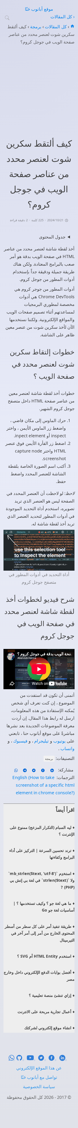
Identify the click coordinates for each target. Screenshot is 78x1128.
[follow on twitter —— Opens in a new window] (33, 769)
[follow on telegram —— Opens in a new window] (24, 769)
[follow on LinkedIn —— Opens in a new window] (51, 769)
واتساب (67, 748)
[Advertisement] (39, 91)
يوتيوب (59, 741)
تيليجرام (41, 741)
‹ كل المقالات (62, 17)
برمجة (35, 27)
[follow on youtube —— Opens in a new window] (32, 1059)
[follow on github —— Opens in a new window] (21, 1059)
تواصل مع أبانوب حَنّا (39, 1077)
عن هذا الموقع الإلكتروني (39, 1068)
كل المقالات (55, 27)
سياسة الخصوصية (39, 1086)
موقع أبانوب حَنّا (39, 9)
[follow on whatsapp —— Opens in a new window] (16, 769)
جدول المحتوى (52, 237)
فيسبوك (20, 741)
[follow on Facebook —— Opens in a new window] (42, 769)
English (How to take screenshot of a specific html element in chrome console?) (43, 785)
